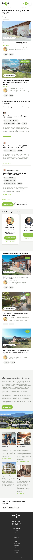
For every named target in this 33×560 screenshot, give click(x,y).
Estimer (16, 532)
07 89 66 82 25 (29, 227)
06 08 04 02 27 (10, 229)
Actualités (16, 545)
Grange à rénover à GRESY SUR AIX (15, 43)
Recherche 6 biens (10, 241)
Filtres (6, 18)
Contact (16, 552)
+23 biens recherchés (7, 199)
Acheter (16, 530)
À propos (16, 550)
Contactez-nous (7, 407)
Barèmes (16, 537)
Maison (4, 507)
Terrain (17, 507)
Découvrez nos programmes (9, 487)
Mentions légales (8, 557)
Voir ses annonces (10, 237)
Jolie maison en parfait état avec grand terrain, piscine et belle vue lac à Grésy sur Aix (16, 82)
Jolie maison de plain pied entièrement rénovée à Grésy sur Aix (15, 314)
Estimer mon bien (7, 204)
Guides (16, 548)
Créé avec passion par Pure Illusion (20, 557)
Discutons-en (20, 493)
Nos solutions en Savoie (23, 461)
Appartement (11, 507)
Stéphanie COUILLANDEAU (10, 226)
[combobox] (5, 107)
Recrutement (16, 543)
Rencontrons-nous (6, 458)
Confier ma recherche (21, 204)
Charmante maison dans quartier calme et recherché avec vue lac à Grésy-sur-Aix (16, 352)
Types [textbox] (11, 107)
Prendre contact (7, 136)
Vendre (16, 535)
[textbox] (5, 107)
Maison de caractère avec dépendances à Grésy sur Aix (16, 278)
